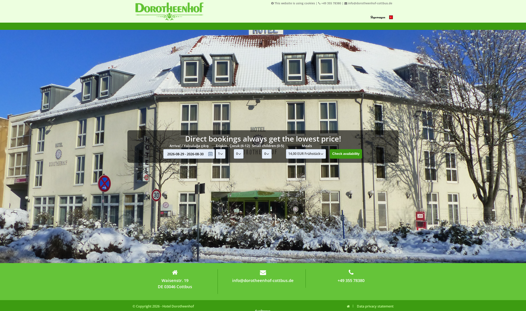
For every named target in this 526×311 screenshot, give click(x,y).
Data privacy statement (375, 306)
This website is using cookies (294, 3)
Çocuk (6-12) (240, 145)
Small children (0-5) (268, 145)
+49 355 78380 (331, 3)
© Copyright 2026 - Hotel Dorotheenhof (163, 306)
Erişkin (221, 145)
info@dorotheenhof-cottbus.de (369, 3)
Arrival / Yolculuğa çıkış (189, 145)
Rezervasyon (377, 17)
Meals (307, 145)
